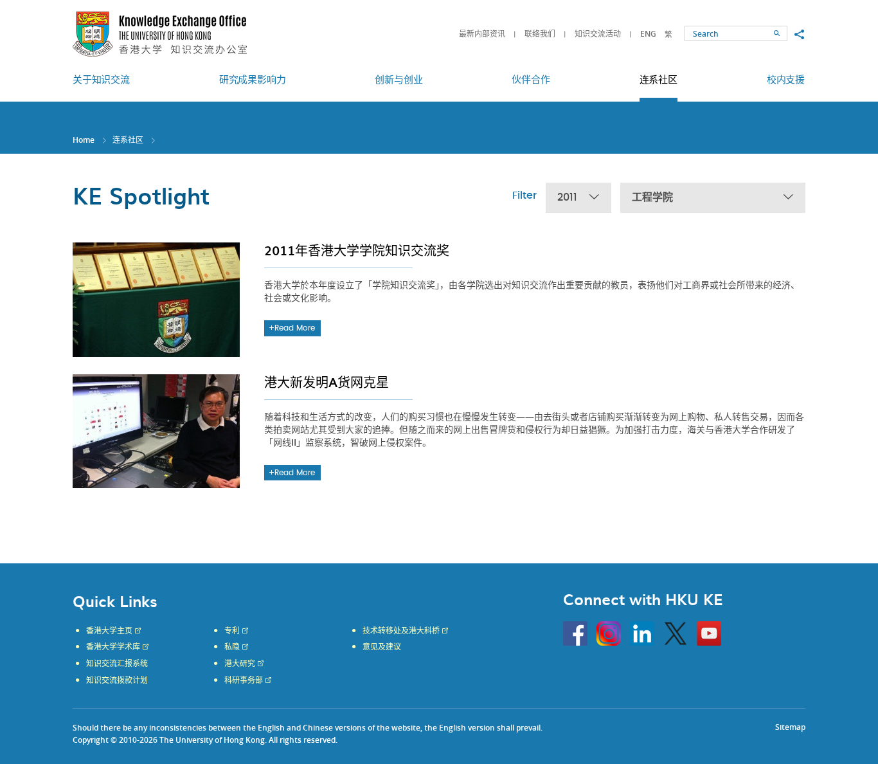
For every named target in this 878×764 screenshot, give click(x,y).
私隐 (232, 647)
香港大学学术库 (113, 647)
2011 (567, 197)
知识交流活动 (598, 33)
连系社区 (127, 139)
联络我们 (539, 33)
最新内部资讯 (482, 33)
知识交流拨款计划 (117, 680)
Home (83, 139)
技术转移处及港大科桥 (401, 631)
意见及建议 (382, 647)
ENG (648, 33)
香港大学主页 (109, 631)
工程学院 (652, 197)
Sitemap (790, 727)
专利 (232, 631)
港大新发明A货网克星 (326, 382)
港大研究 (239, 664)
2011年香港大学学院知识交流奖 (356, 250)
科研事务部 (243, 680)
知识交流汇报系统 (117, 664)
